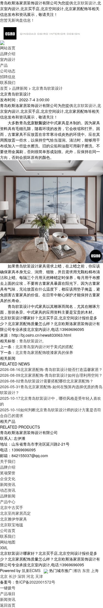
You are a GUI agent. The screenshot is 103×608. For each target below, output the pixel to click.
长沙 (12, 576)
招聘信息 (7, 76)
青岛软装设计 (30, 341)
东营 (86, 570)
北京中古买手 (11, 507)
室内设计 (7, 59)
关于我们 (7, 461)
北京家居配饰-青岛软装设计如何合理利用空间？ (51, 375)
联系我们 (7, 82)
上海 (95, 570)
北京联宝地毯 (11, 524)
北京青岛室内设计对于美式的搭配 (44, 346)
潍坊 (77, 570)
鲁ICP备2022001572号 (35, 582)
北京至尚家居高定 (15, 513)
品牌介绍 (7, 53)
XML (4, 547)
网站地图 (7, 542)
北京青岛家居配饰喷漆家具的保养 (44, 352)
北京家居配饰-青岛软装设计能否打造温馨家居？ (51, 369)
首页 (4, 88)
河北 (30, 576)
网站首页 (7, 47)
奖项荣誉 (7, 472)
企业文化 (7, 478)
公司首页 (7, 530)
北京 (4, 576)
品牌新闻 (19, 88)
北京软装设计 (84, 2)
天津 (39, 576)
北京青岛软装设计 (47, 88)
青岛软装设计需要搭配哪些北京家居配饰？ (46, 381)
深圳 (21, 576)
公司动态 (7, 71)
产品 (4, 65)
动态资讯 (7, 490)
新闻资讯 (7, 484)
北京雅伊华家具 (13, 519)
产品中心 (7, 501)
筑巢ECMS (31, 570)
